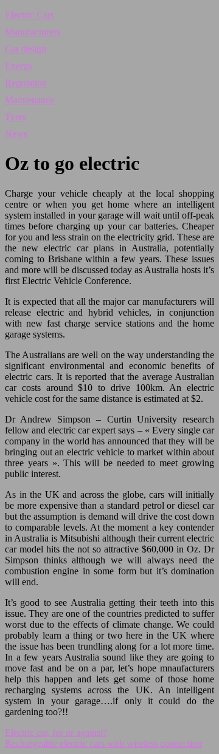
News (16, 134)
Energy (19, 66)
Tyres (15, 117)
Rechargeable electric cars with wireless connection (103, 743)
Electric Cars (29, 15)
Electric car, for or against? (56, 732)
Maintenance (29, 100)
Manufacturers (32, 32)
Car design (25, 49)
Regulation (26, 83)
